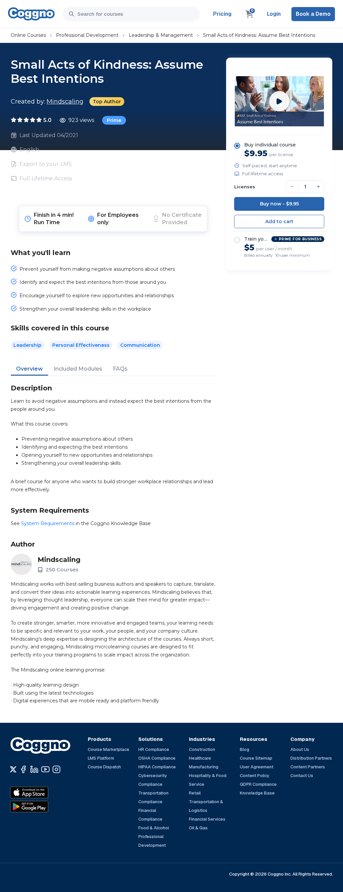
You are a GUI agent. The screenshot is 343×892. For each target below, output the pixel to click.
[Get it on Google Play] (43, 806)
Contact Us (301, 775)
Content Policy (254, 775)
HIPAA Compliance (157, 767)
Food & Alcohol (153, 828)
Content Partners (307, 767)
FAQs (120, 369)
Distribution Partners (311, 758)
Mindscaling (65, 101)
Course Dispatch (104, 767)
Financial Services (207, 819)
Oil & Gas (198, 828)
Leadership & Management (161, 35)
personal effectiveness (81, 345)
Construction (202, 749)
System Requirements (47, 523)
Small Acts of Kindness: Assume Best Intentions (259, 35)
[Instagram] (56, 769)
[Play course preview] (279, 101)
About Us (299, 749)
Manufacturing (203, 767)
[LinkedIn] (34, 769)
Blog (244, 749)
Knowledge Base (257, 793)
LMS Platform (101, 758)
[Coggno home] (31, 14)
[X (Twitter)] (13, 769)
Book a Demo (313, 13)
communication (140, 345)
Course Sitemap (256, 758)
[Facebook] (23, 769)
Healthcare (200, 758)
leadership (27, 345)
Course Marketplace (108, 749)
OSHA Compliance (157, 758)
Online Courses (28, 35)
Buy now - (279, 204)
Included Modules (78, 369)
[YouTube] (45, 769)
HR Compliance (153, 749)
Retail (195, 793)
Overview (29, 369)
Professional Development (87, 35)
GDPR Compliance (258, 784)
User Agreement (256, 767)
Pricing (222, 13)
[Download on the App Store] (43, 792)
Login (274, 13)
